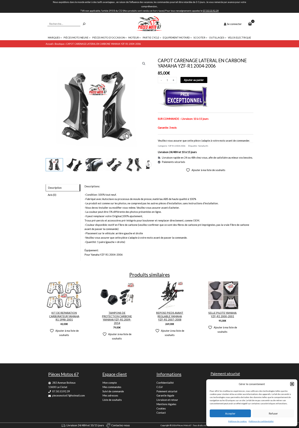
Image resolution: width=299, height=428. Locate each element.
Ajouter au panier (194, 79)
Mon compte (109, 382)
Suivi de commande (113, 391)
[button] (292, 384)
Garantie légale (165, 395)
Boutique (59, 43)
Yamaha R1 (203, 146)
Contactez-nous (120, 425)
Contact (161, 412)
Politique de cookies (237, 421)
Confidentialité (165, 382)
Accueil (49, 43)
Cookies (161, 408)
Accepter (230, 413)
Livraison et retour (167, 399)
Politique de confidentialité (261, 421)
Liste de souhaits (112, 399)
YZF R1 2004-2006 (176, 146)
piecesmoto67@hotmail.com (68, 395)
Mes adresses (110, 395)
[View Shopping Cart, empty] (250, 24)
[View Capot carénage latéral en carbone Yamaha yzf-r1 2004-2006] (54, 164)
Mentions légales (166, 404)
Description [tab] (55, 187)
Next (148, 164)
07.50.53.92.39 (61, 391)
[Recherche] (84, 24)
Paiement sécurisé (166, 391)
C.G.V (159, 386)
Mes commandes (111, 386)
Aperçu (64, 306)
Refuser (273, 413)
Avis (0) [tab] (52, 194)
